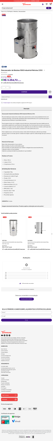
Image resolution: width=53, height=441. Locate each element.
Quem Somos (4, 349)
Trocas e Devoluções (5, 359)
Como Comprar (4, 350)
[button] (52, 233)
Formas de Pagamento (6, 355)
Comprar (24, 92)
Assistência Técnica (5, 360)
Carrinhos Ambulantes (6, 391)
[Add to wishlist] (50, 92)
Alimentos (15, 11)
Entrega (3, 354)
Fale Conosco (5, 395)
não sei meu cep (4, 99)
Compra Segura (4, 352)
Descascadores (22, 11)
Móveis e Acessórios (5, 384)
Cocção (2, 378)
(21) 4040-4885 (4, 366)
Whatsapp (4, 399)
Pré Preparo (10, 11)
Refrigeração (4, 381)
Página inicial (4, 11)
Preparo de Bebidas (5, 383)
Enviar (26, 320)
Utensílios (3, 386)
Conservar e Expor (5, 379)
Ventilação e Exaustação (6, 389)
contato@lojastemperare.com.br (8, 368)
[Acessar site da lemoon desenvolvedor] (32, 437)
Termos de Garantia (5, 357)
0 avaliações (10, 74)
